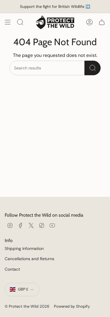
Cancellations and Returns (29, 258)
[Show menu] (7, 22)
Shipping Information (24, 248)
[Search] (92, 68)
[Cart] (102, 22)
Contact (12, 269)
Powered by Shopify (72, 306)
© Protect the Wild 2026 (27, 306)
